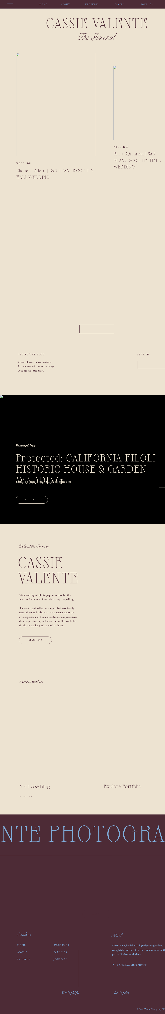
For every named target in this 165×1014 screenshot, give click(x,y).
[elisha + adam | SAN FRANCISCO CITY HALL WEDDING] (55, 104)
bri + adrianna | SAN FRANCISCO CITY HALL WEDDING (137, 160)
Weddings (24, 163)
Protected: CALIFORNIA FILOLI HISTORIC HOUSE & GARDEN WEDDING (86, 469)
